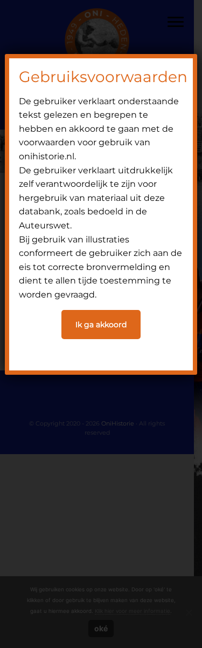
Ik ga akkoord (101, 324)
